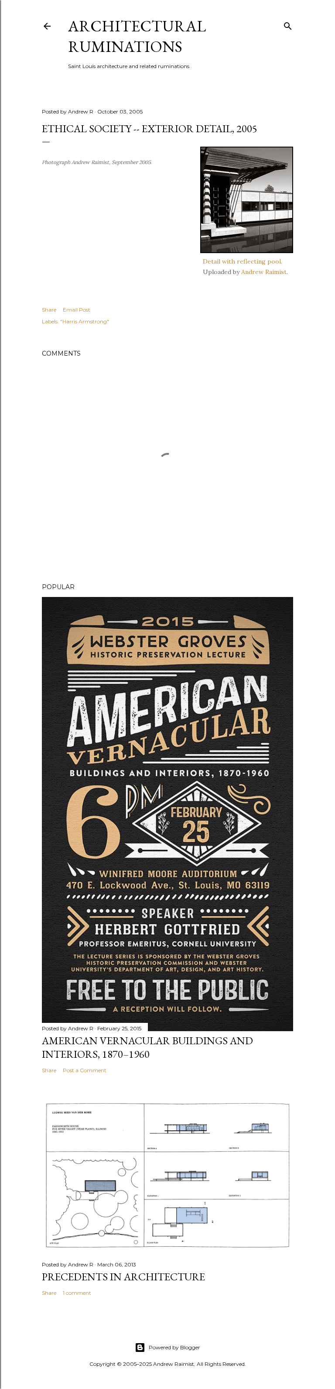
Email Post (76, 309)
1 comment (77, 1293)
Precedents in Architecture (123, 1276)
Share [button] (49, 309)
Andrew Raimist (264, 272)
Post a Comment (84, 1070)
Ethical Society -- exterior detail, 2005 (149, 128)
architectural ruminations (137, 36)
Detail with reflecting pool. (242, 261)
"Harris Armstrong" (84, 321)
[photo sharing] (246, 251)
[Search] (288, 24)
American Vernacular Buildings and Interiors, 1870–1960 (147, 1047)
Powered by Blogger (174, 1347)
